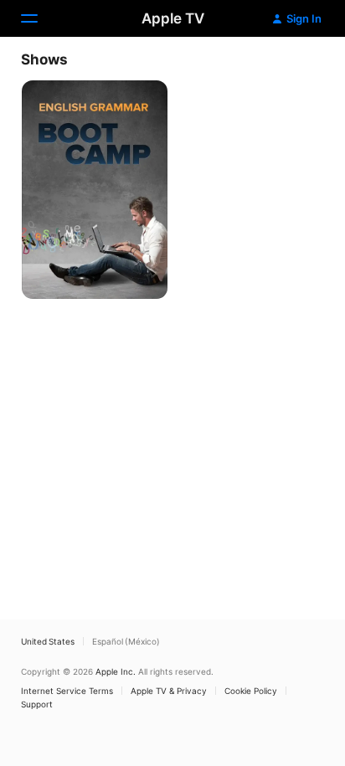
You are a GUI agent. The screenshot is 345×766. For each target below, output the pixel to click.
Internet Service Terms (67, 690)
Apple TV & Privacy (169, 690)
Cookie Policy (250, 690)
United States (48, 641)
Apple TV (173, 18)
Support (37, 704)
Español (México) (126, 641)
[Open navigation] (39, 18)
